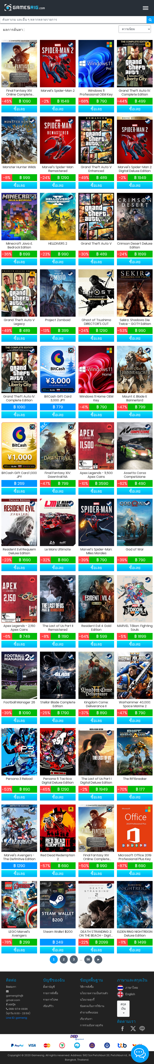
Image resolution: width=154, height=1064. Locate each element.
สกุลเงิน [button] (123, 1006)
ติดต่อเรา (11, 987)
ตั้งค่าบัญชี (49, 987)
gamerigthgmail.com (14, 998)
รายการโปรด (50, 1000)
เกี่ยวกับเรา (86, 1019)
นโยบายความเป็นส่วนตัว (94, 993)
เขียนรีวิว (48, 1006)
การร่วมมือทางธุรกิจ (91, 1025)
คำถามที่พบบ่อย (89, 1012)
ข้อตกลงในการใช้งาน (92, 1006)
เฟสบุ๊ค (11, 1004)
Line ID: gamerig (16, 1018)
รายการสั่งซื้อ (50, 993)
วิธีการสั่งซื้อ (87, 987)
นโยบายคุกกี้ (87, 1000)
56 (88, 959)
